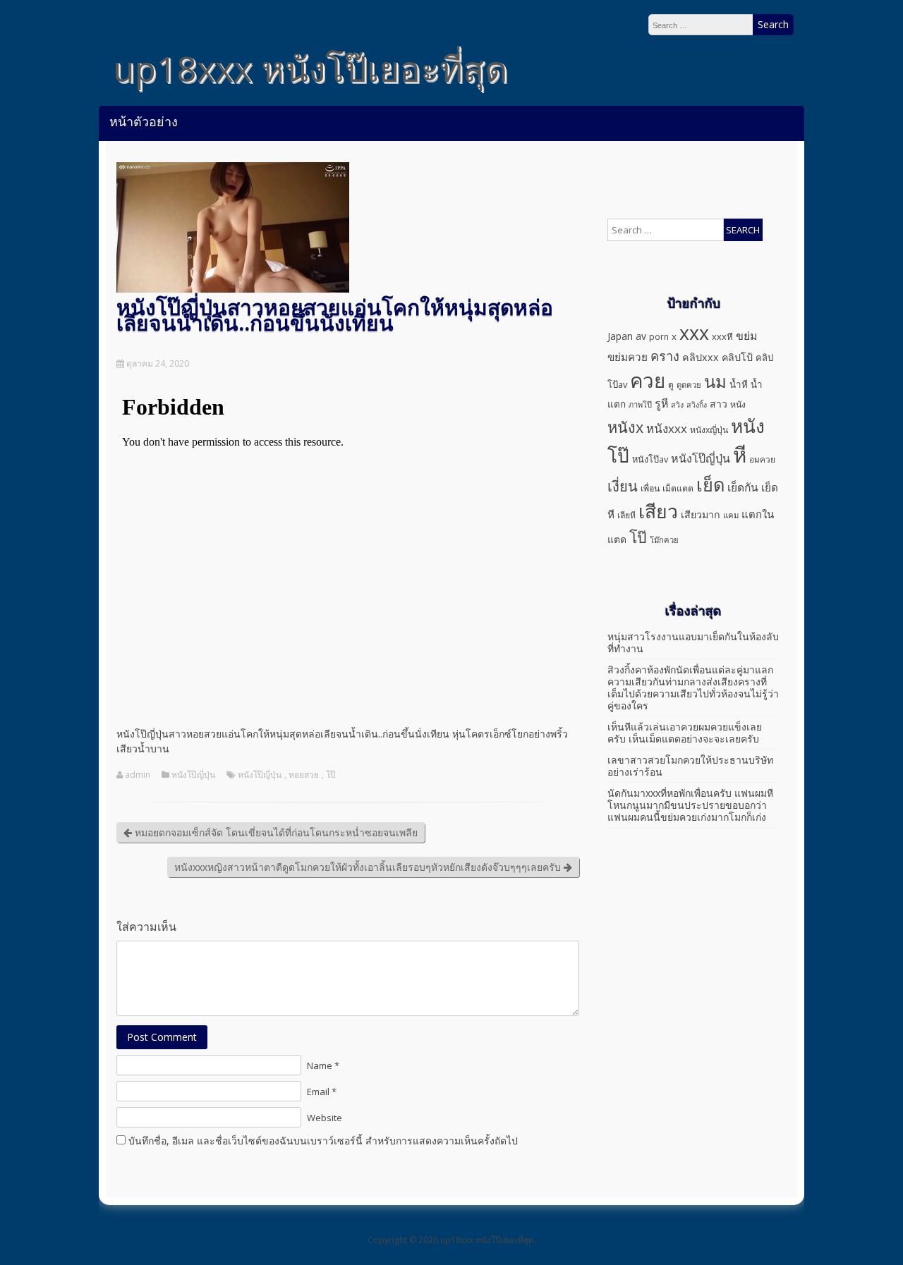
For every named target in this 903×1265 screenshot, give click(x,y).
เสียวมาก (700, 514)
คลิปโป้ (737, 357)
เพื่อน (650, 488)
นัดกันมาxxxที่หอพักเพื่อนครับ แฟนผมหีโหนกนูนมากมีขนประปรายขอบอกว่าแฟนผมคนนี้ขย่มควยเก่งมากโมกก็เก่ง (690, 805)
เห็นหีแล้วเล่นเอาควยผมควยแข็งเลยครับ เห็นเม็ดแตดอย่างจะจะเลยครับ (684, 732)
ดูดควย (689, 384)
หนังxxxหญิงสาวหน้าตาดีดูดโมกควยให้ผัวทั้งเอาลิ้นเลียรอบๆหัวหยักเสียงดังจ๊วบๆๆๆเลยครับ (369, 867)
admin (137, 775)
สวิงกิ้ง (696, 405)
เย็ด (710, 484)
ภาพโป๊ (640, 404)
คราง (664, 356)
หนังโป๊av (650, 459)
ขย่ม (747, 335)
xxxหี (722, 336)
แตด (616, 539)
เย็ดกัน (742, 487)
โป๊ (331, 775)
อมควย (762, 459)
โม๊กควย (664, 539)
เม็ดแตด (677, 488)
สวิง (677, 405)
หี (739, 455)
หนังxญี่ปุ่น (709, 430)
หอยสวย (304, 775)
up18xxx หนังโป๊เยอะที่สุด (310, 68)
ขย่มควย (627, 357)
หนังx (625, 427)
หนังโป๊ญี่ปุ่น (193, 775)
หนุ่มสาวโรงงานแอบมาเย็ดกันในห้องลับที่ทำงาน (693, 642)
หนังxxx (666, 428)
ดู (671, 385)
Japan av (626, 336)
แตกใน (757, 514)
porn (659, 337)
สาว (718, 403)
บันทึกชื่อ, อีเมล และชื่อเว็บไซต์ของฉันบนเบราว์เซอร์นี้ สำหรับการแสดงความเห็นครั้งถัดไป (323, 1140)
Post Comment (162, 1037)
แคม (731, 515)
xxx (694, 332)
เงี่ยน (622, 486)
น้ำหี (738, 384)
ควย (647, 380)
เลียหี (626, 515)
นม (715, 381)
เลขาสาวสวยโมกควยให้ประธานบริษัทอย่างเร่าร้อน (690, 765)
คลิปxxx (700, 357)
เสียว (658, 511)
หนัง (738, 404)
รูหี (661, 403)
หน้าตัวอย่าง (143, 121)
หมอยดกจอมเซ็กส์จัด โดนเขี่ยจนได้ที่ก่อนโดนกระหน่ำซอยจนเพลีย (275, 832)
